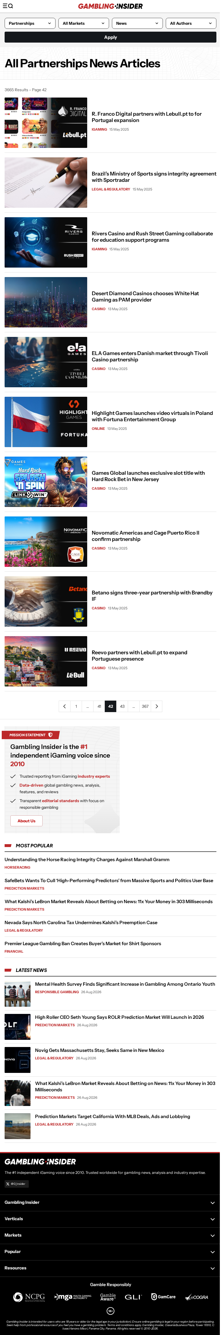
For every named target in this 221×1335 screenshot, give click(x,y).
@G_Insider (18, 1184)
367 (145, 706)
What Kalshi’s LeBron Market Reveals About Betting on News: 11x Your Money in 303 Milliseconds (109, 901)
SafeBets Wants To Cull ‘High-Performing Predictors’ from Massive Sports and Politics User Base (109, 880)
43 (122, 706)
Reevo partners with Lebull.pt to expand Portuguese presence (139, 655)
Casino (99, 309)
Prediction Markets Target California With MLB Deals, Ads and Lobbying (112, 1116)
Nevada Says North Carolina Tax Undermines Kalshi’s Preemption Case (81, 922)
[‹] (64, 706)
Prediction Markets (24, 888)
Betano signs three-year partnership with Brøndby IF (152, 596)
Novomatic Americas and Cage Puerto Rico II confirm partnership (145, 536)
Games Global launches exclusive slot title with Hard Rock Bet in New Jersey (148, 476)
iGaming (99, 129)
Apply (110, 37)
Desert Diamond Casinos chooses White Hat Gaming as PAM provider (145, 296)
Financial (14, 951)
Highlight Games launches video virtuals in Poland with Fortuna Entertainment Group (152, 416)
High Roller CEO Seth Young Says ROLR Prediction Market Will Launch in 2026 (119, 1017)
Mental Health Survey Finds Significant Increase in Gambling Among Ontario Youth (125, 984)
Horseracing (17, 867)
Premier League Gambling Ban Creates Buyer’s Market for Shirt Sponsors (83, 943)
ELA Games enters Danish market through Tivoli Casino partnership (150, 356)
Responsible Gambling (57, 992)
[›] (156, 706)
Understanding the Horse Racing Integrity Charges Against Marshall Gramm (87, 859)
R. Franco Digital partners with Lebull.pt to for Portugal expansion (147, 117)
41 (99, 706)
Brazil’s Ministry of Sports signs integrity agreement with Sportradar (154, 177)
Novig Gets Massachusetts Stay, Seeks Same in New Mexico (99, 1050)
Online (98, 428)
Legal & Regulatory (111, 189)
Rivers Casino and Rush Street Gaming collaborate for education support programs (152, 236)
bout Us (26, 820)
